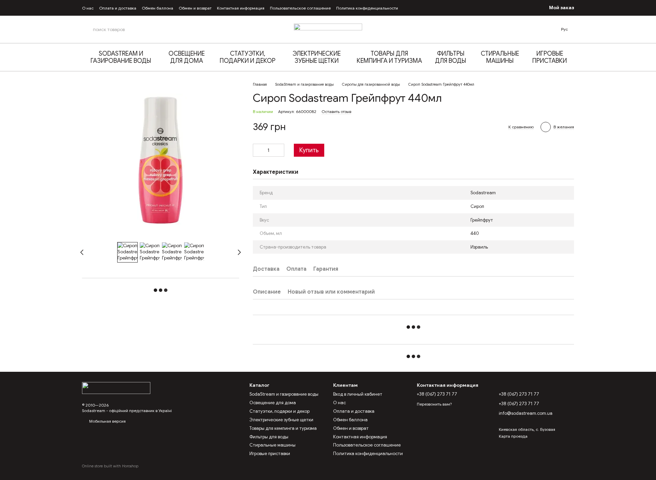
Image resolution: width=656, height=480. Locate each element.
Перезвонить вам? (434, 404)
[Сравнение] (527, 7)
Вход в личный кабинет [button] (357, 394)
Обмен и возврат (195, 8)
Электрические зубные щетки (316, 57)
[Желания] (512, 7)
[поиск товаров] (87, 29)
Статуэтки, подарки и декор (247, 57)
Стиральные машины (500, 57)
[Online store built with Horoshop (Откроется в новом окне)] (110, 472)
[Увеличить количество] (279, 150)
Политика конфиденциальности (367, 8)
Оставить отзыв (336, 111)
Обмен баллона (157, 8)
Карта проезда (513, 436)
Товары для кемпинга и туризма (389, 57)
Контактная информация (240, 8)
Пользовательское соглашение (300, 8)
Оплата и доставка (117, 8)
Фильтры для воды (450, 57)
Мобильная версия (107, 421)
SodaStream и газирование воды (121, 57)
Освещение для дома (186, 57)
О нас (88, 8)
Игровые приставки (549, 57)
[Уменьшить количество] (258, 150)
